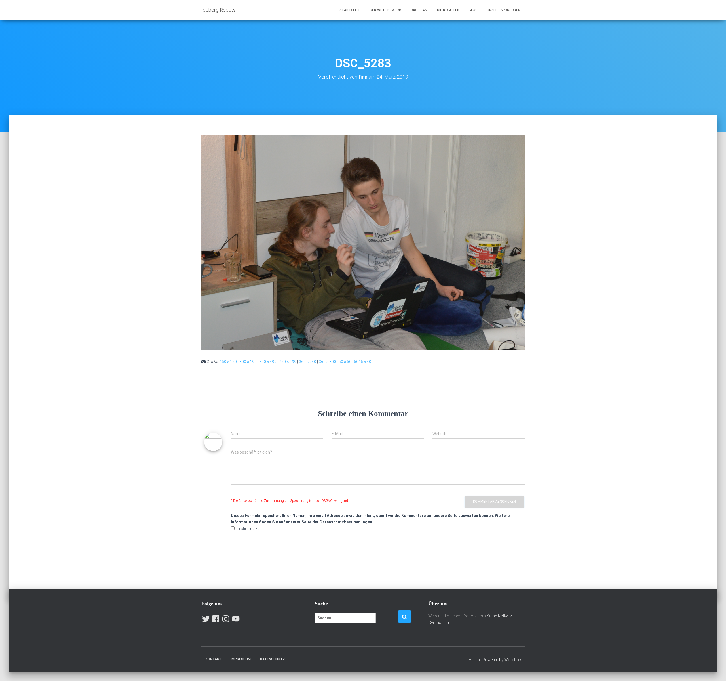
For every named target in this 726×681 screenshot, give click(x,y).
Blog (473, 10)
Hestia (474, 659)
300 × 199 (248, 361)
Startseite (349, 10)
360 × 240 (307, 361)
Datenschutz (272, 659)
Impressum (241, 659)
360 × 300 (327, 361)
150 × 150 (228, 361)
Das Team (419, 10)
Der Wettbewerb (385, 10)
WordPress (514, 659)
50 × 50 (345, 361)
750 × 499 (268, 361)
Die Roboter (448, 10)
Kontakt (213, 659)
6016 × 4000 (365, 361)
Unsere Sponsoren (503, 10)
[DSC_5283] (363, 242)
